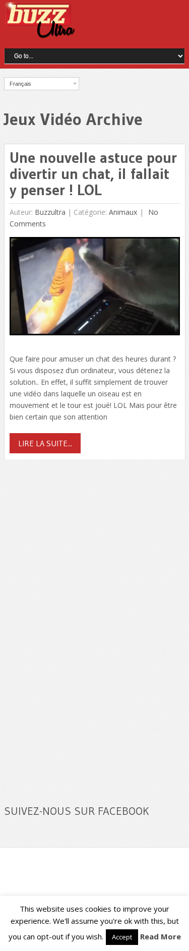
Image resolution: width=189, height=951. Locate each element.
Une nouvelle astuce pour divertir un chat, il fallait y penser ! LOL (93, 173)
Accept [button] (122, 936)
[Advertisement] (79, 625)
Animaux (123, 212)
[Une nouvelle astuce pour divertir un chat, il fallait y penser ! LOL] (94, 288)
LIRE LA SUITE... (45, 443)
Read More (160, 936)
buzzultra (50, 212)
